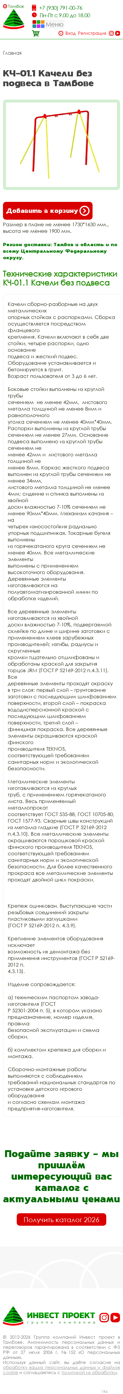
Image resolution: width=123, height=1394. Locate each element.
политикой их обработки (89, 1372)
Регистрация (92, 33)
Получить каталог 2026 (61, 1219)
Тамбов (16, 6)
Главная (12, 53)
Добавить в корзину (42, 211)
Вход (70, 33)
